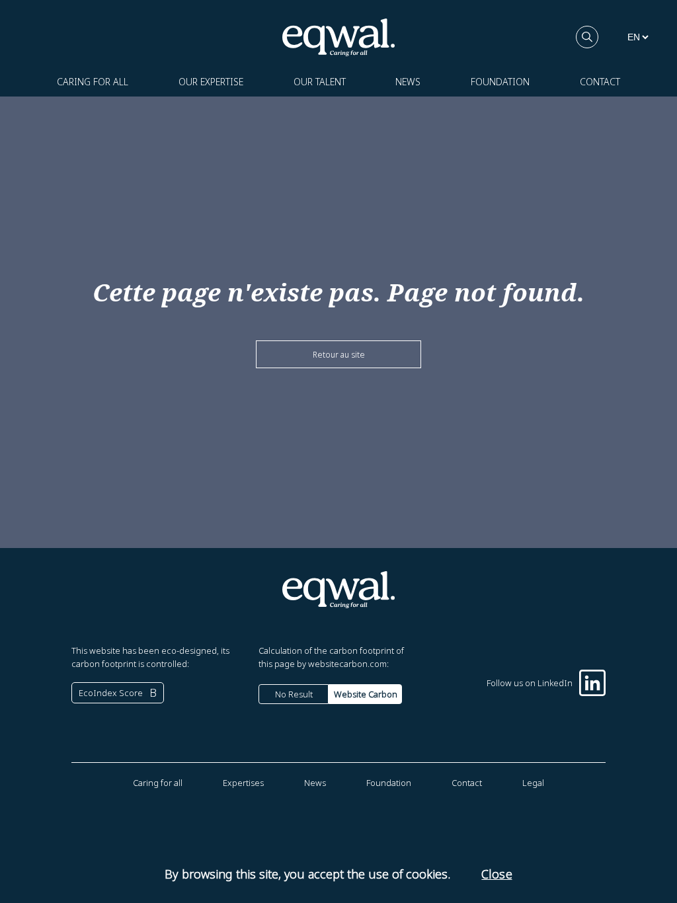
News (407, 81)
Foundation (500, 81)
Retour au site (339, 354)
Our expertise (211, 81)
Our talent (320, 81)
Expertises (243, 783)
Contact (600, 81)
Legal (533, 783)
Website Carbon (365, 694)
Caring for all (92, 81)
